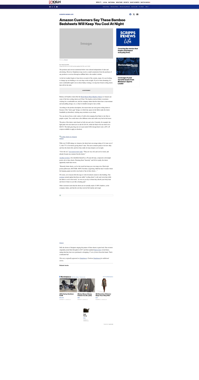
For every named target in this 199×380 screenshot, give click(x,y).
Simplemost (83, 258)
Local (105, 2)
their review (97, 250)
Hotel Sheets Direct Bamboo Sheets (91, 97)
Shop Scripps (134, 2)
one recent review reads (76, 152)
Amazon (66, 60)
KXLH (55, 6)
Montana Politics (114, 7)
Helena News (106, 7)
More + (147, 7)
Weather (119, 2)
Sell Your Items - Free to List (78, 277)
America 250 (134, 7)
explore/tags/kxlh (53, 6)
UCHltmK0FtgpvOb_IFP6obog (57, 6)
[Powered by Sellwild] (111, 324)
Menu (98, 2)
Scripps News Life (66, 14)
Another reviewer (64, 158)
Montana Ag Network (125, 7)
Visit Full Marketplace (108, 276)
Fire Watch (141, 7)
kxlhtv (50, 6)
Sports (126, 2)
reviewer (61, 177)
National (111, 2)
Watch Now (145, 2)
